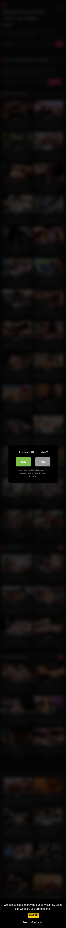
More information (33, 922)
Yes (23, 461)
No (43, 461)
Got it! (33, 915)
